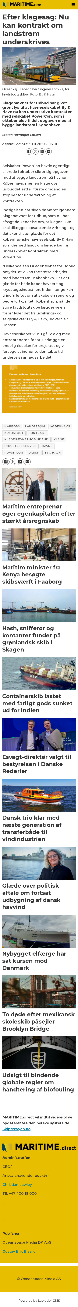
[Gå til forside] (34, 5)
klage (59, 439)
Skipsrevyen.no (16, 1129)
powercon (13, 452)
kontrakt (37, 433)
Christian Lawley (17, 1184)
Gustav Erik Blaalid (19, 1251)
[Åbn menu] (73, 4)
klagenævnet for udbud (26, 439)
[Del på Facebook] (29, 151)
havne (47, 446)
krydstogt (13, 433)
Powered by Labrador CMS (39, 1300)
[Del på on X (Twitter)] (36, 151)
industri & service (20, 446)
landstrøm (35, 426)
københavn (60, 426)
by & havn (52, 452)
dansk (33, 452)
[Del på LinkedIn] (42, 151)
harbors (12, 426)
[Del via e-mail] (48, 151)
